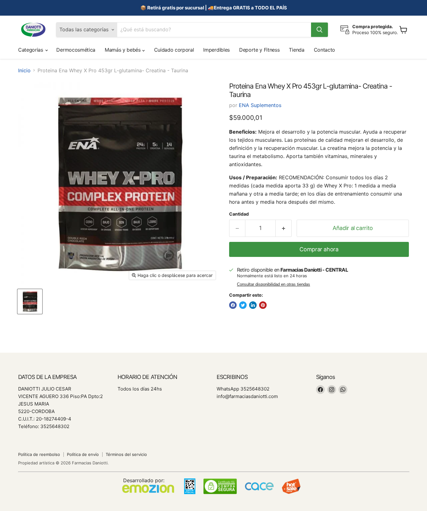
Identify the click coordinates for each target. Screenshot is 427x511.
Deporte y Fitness (259, 50)
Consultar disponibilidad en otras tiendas (273, 284)
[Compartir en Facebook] (233, 305)
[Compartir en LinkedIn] (253, 305)
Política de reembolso (39, 454)
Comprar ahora (318, 249)
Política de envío (83, 454)
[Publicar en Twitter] (243, 305)
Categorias (31, 50)
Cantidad (239, 214)
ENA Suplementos (260, 105)
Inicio (24, 70)
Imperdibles (216, 50)
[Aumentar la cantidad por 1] (284, 228)
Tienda (296, 50)
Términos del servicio (126, 454)
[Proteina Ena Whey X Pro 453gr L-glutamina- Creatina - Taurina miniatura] (30, 301)
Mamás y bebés (123, 50)
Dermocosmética (75, 50)
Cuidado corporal (174, 50)
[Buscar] (319, 30)
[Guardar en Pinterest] (263, 305)
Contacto (324, 50)
